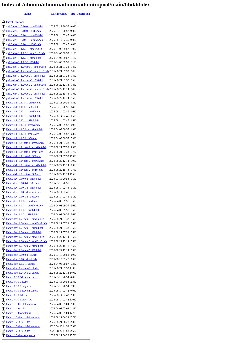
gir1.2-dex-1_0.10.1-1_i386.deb (23, 44)
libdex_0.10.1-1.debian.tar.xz (22, 290)
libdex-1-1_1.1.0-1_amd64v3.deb (24, 129)
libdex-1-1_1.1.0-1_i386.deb (21, 138)
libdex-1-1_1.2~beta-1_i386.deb (23, 156)
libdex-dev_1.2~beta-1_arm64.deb (25, 227)
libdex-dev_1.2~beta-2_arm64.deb (25, 245)
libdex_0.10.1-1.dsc (17, 295)
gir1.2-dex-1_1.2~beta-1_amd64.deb (26, 66)
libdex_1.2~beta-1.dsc (18, 321)
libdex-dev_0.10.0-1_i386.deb (22, 183)
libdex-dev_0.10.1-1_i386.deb (22, 196)
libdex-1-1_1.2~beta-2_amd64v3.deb (26, 165)
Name (27, 13)
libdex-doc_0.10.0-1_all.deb (21, 254)
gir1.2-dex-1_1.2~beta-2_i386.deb (24, 98)
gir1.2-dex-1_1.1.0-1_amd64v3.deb (25, 53)
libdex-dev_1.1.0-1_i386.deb (22, 214)
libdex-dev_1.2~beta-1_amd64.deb (25, 218)
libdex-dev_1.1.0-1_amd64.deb (23, 201)
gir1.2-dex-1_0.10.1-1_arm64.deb (24, 39)
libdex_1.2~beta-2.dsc (18, 330)
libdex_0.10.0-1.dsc (17, 281)
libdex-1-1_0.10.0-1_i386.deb (22, 107)
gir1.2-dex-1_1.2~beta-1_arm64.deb (25, 75)
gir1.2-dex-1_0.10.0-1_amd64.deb (24, 26)
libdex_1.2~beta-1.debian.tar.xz (23, 317)
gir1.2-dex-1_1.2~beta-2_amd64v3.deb (27, 89)
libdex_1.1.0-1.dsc (16, 308)
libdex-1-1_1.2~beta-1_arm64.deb (24, 151)
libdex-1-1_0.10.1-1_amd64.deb (23, 111)
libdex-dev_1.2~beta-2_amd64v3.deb (26, 241)
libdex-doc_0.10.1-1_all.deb (21, 259)
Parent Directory (15, 21)
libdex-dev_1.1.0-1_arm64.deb (23, 210)
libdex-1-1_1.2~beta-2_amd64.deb (25, 160)
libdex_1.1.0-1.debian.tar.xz (21, 304)
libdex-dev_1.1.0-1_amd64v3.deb (24, 205)
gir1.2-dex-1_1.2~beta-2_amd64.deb (26, 84)
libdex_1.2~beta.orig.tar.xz (20, 335)
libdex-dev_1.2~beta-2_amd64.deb (25, 236)
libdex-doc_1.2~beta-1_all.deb (22, 268)
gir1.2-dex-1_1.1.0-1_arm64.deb (23, 57)
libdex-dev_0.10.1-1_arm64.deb (23, 192)
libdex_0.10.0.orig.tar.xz (19, 286)
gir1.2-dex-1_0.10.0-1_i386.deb (23, 30)
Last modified (59, 13)
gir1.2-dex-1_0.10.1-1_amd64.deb (24, 35)
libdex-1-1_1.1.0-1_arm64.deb (22, 133)
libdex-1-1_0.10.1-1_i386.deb (22, 120)
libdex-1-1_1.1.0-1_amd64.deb (23, 124)
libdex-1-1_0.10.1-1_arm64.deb (23, 116)
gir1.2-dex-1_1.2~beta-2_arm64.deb (25, 93)
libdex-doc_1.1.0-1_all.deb (20, 263)
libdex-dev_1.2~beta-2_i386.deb (23, 250)
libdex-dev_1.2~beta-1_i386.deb (23, 232)
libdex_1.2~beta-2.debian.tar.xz (23, 326)
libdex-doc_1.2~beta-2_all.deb (22, 272)
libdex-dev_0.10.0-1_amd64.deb (23, 178)
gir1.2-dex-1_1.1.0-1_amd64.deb (24, 48)
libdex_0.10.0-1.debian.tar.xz (22, 277)
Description (83, 13)
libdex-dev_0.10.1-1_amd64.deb (23, 187)
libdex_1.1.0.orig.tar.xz (18, 312)
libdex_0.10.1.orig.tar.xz (19, 299)
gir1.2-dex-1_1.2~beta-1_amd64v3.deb (27, 71)
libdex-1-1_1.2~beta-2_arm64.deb (24, 169)
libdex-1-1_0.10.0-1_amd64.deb (23, 102)
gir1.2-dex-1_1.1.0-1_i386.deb (22, 62)
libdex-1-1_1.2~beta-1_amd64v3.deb (26, 147)
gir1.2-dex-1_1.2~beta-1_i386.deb (24, 80)
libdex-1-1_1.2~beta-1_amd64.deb (25, 142)
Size (73, 13)
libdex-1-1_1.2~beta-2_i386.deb (23, 174)
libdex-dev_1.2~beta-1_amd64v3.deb (26, 223)
